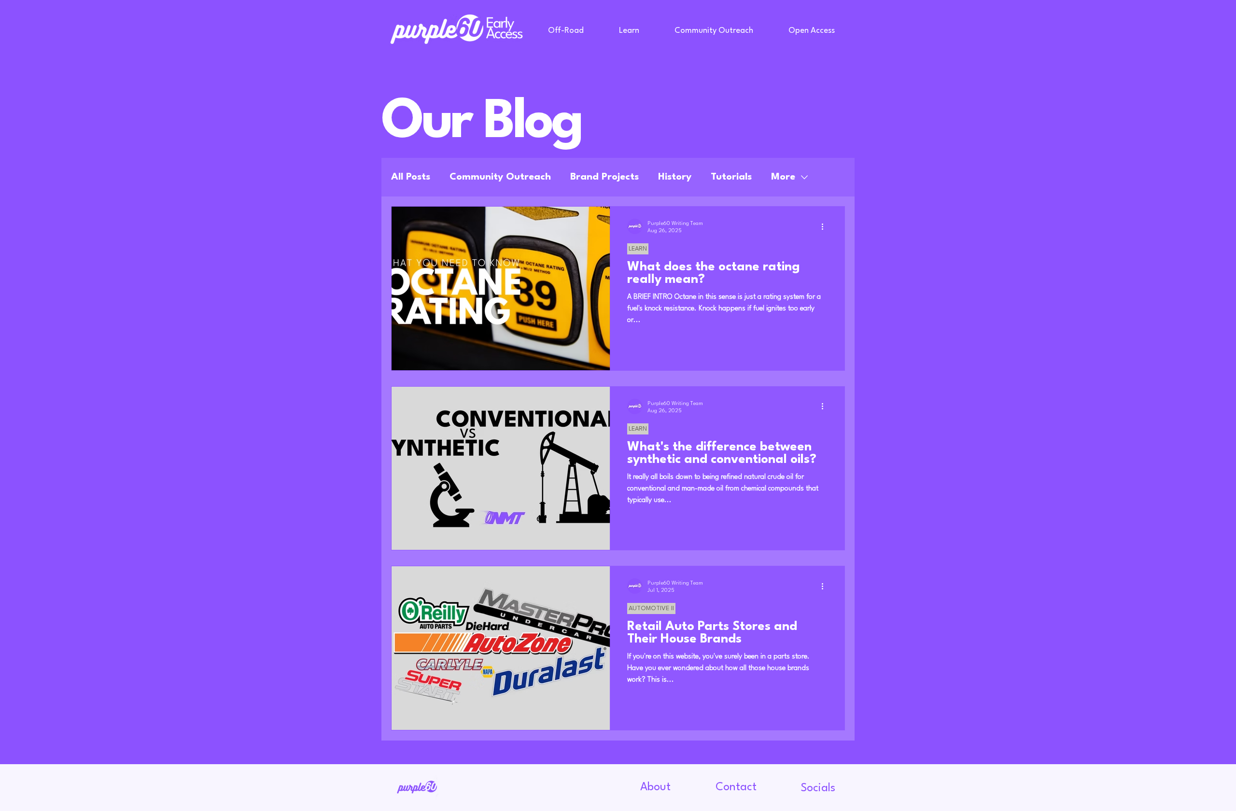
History (674, 177)
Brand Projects (604, 177)
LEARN (638, 249)
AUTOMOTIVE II (651, 608)
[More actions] (825, 226)
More (783, 177)
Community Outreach (500, 177)
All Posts (410, 177)
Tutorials (731, 177)
